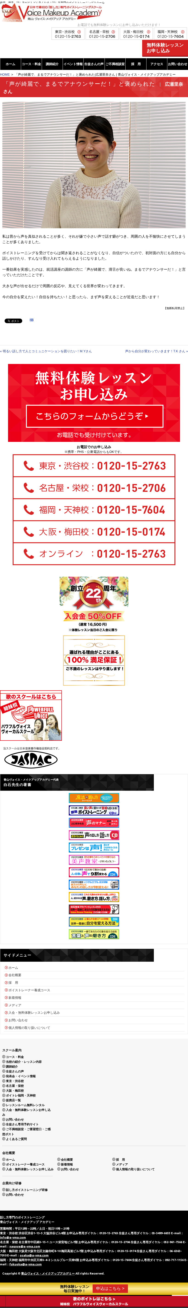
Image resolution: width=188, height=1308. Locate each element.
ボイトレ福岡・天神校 (21, 1095)
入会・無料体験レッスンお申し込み (34, 1012)
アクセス (156, 64)
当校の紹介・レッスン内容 (24, 1061)
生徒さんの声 (94, 64)
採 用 (136, 64)
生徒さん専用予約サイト (22, 1124)
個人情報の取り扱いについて (29, 1028)
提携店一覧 (13, 1100)
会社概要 (14, 975)
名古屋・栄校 (15, 1086)
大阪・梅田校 (15, 1090)
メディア (14, 1005)
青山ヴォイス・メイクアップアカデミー (48, 1273)
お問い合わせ (177, 64)
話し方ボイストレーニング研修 (27, 1189)
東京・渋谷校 (15, 1081)
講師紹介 (52, 64)
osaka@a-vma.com (34, 1255)
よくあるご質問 (16, 1138)
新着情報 (14, 998)
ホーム (10, 64)
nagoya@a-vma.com (24, 1246)
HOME (5, 74)
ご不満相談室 (115, 64)
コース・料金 (31, 64)
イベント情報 (73, 64)
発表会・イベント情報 (21, 1076)
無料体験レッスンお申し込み (165, 47)
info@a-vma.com (13, 1237)
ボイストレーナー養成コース (29, 990)
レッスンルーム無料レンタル (25, 1105)
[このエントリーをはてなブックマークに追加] (31, 320)
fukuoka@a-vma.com (25, 1264)
